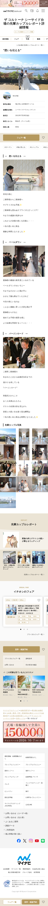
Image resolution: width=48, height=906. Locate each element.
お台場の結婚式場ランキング (20, 716)
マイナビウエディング (11, 710)
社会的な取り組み (38, 869)
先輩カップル (20, 718)
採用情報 (37, 872)
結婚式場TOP (25, 710)
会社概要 (6, 869)
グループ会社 (27, 872)
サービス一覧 (16, 869)
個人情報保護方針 (14, 872)
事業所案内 (26, 869)
